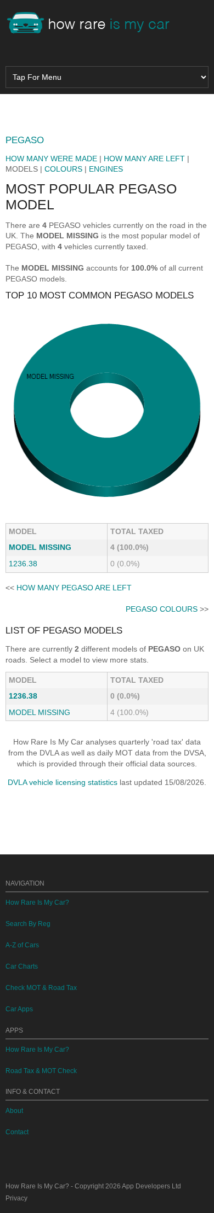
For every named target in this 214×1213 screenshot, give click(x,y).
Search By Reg (27, 924)
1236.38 (23, 563)
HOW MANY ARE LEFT (144, 158)
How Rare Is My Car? (37, 902)
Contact (17, 1132)
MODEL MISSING (40, 547)
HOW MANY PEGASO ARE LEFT (74, 587)
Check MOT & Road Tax (41, 988)
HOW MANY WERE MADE (51, 158)
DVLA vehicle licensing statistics (62, 782)
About (14, 1111)
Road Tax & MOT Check (41, 1071)
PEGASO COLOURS (162, 609)
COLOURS (63, 169)
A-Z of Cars (22, 945)
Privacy (16, 1198)
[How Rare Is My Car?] (93, 24)
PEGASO (24, 140)
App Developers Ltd (151, 1186)
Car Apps (19, 1009)
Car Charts (21, 966)
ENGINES (106, 169)
